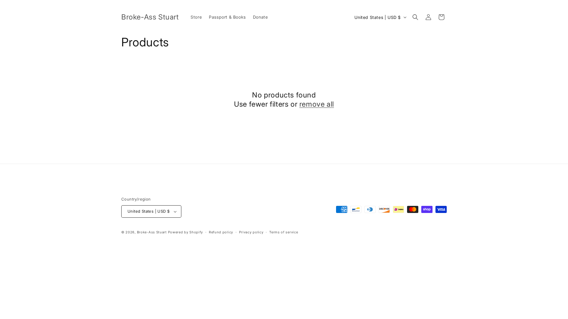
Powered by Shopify (185, 232)
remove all (316, 104)
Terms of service (283, 232)
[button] (415, 17)
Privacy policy (251, 232)
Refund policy (221, 232)
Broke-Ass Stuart (152, 232)
